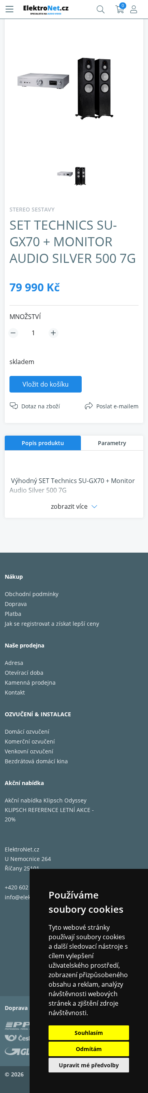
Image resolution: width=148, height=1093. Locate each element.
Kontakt (15, 692)
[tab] (43, 443)
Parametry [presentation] (112, 443)
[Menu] (9, 9)
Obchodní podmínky (31, 594)
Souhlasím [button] (89, 1032)
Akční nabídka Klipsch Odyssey (45, 800)
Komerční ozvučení (30, 741)
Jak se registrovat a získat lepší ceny (52, 623)
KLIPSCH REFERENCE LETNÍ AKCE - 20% (49, 814)
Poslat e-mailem (117, 406)
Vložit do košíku (45, 384)
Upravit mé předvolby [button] (89, 1065)
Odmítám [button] (89, 1049)
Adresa (14, 662)
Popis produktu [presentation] (43, 443)
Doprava (16, 604)
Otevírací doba (24, 672)
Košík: (120, 9)
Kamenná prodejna (30, 682)
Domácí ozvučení (27, 731)
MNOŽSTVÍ (25, 316)
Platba (13, 613)
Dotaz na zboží (40, 406)
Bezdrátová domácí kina (36, 761)
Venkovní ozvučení (29, 751)
